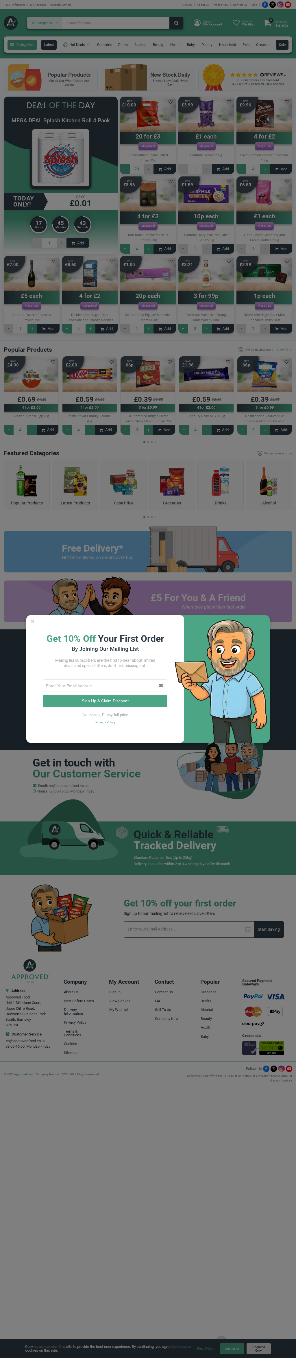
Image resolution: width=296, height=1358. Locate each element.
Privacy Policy (105, 722)
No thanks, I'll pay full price (105, 715)
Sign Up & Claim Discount (105, 701)
